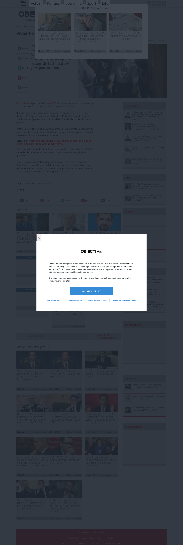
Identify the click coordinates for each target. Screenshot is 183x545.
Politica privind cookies (97, 301)
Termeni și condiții (74, 301)
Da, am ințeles (91, 291)
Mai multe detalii (54, 301)
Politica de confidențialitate (124, 301)
